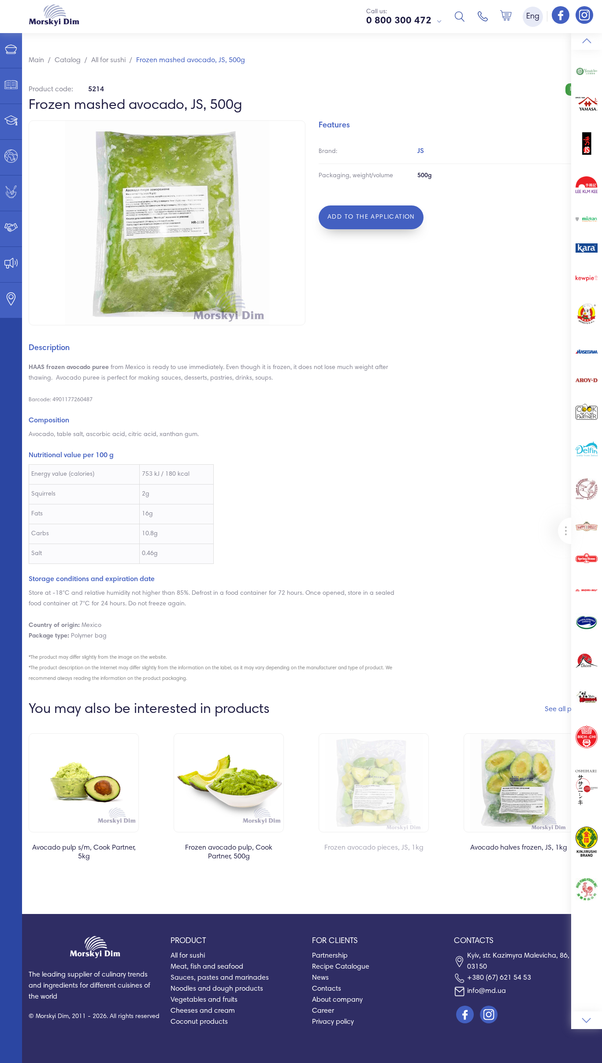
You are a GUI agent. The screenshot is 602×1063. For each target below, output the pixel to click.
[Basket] (506, 16)
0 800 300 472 (398, 21)
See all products (570, 709)
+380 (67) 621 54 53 (499, 977)
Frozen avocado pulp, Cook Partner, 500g (228, 852)
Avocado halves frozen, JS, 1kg (518, 847)
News (320, 977)
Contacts (326, 988)
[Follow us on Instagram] (584, 15)
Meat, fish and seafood (207, 966)
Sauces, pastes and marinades (220, 977)
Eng (532, 17)
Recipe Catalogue (340, 966)
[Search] (459, 16)
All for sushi (188, 955)
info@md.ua (486, 991)
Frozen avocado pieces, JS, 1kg (374, 847)
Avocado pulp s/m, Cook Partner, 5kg (84, 852)
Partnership (330, 955)
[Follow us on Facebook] (561, 15)
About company (337, 999)
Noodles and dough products (217, 988)
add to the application (371, 217)
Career (323, 1011)
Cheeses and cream (203, 1011)
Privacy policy (333, 1022)
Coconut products (199, 1022)
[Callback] (483, 16)
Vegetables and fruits (204, 999)
